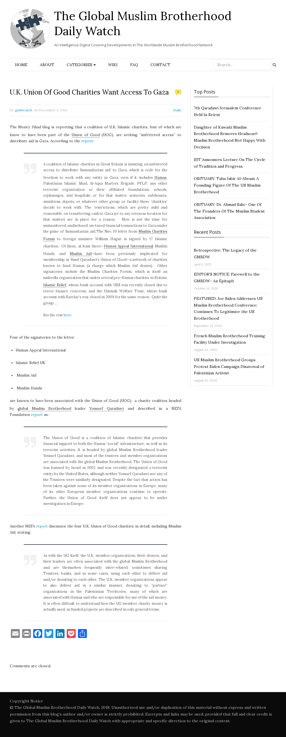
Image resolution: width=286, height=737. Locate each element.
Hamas (160, 177)
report (87, 141)
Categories (79, 64)
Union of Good (86, 135)
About (47, 64)
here (67, 315)
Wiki (113, 64)
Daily (177, 110)
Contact (160, 64)
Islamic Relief (54, 285)
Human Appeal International (128, 246)
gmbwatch (23, 110)
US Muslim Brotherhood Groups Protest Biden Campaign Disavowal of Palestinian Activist (229, 366)
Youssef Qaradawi (106, 408)
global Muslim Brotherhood (44, 408)
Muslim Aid (81, 253)
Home (21, 64)
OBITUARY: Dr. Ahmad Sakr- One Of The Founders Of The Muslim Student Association (229, 211)
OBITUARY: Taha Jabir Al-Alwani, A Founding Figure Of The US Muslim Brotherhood (227, 185)
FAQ (134, 64)
